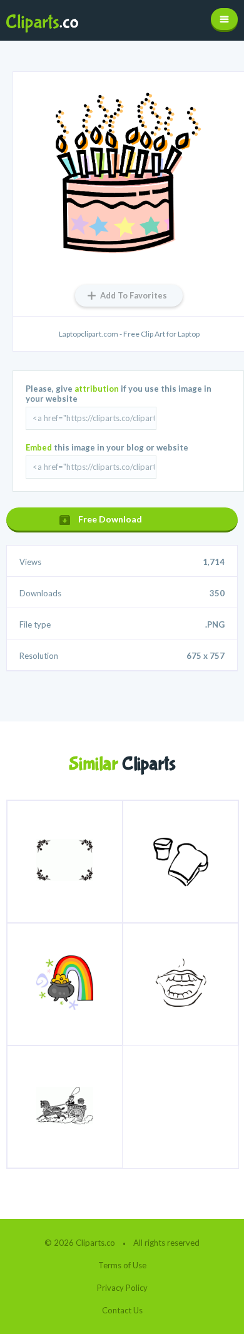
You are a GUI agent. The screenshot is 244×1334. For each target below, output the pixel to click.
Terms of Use (122, 1265)
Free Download (110, 519)
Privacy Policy (122, 1288)
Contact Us (122, 1310)
